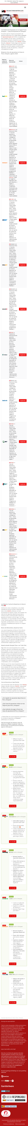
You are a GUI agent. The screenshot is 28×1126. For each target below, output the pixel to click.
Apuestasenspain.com (8, 37)
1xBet (12, 199)
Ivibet (12, 332)
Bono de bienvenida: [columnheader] (12, 61)
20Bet (12, 424)
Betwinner (13, 554)
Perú (14, 1018)
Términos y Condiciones (8, 1124)
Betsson (8, 43)
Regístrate (22, 96)
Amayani (21, 735)
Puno (17, 1018)
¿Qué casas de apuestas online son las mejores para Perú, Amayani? (13, 704)
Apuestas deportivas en (6, 1018)
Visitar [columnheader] (21, 61)
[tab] (14, 698)
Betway (19, 41)
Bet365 (12, 66)
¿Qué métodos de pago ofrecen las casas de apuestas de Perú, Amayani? (13, 710)
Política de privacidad (20, 1124)
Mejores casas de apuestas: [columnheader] (4, 61)
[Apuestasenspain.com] (12, 11)
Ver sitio (12, 756)
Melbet (12, 509)
